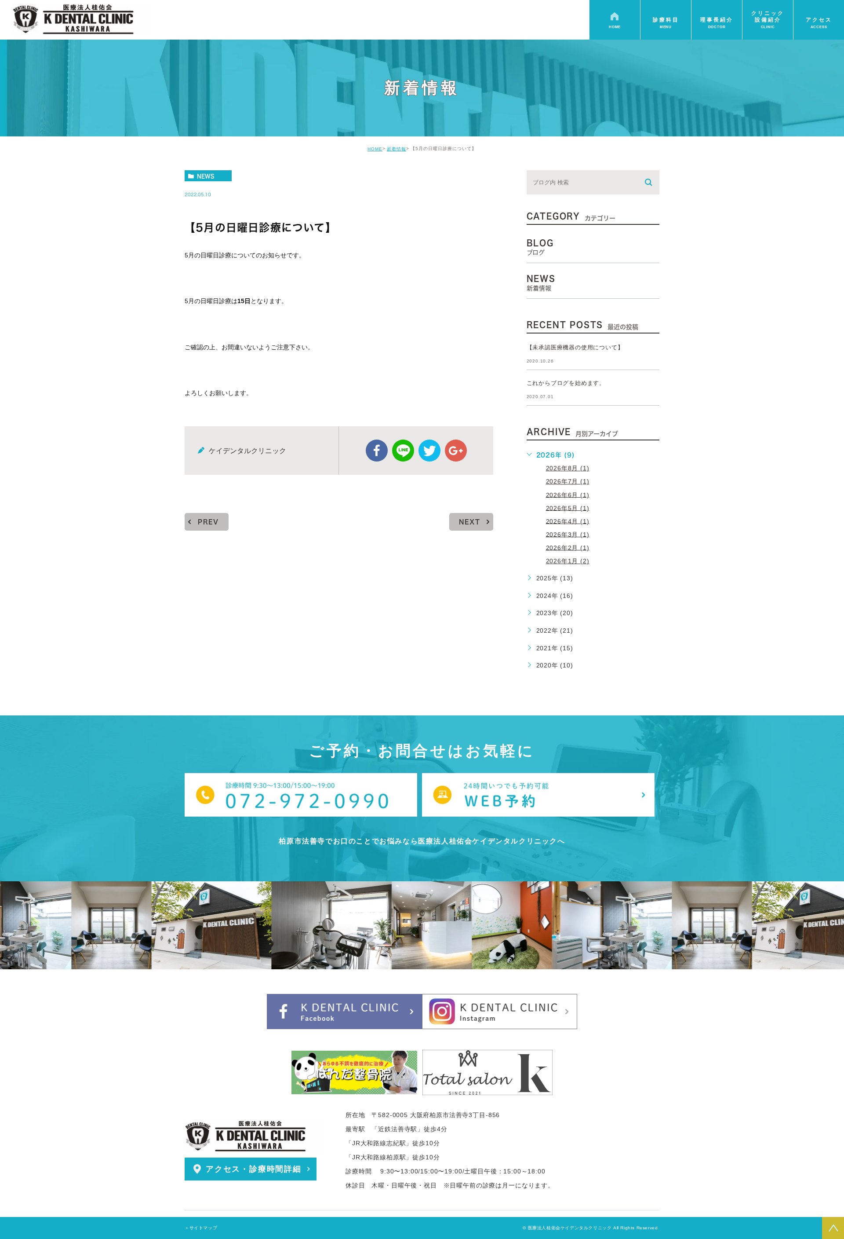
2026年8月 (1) (567, 468)
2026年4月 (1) (567, 520)
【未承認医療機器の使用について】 (575, 347)
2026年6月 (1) (567, 494)
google (456, 451)
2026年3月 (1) (567, 534)
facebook (377, 451)
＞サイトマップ (201, 1227)
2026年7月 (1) (567, 481)
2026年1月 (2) (567, 561)
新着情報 (396, 149)
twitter (429, 451)
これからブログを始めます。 (566, 383)
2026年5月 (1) (567, 507)
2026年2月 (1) (567, 547)
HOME (374, 149)
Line (403, 451)
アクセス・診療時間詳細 (254, 1169)
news (206, 176)
